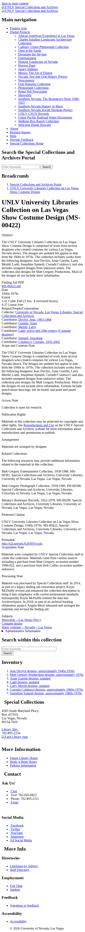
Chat (14, 791)
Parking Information (23, 765)
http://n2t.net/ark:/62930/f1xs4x (22, 543)
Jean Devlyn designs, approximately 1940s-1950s (42, 671)
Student (15, 889)
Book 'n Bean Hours (23, 762)
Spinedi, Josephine (30, 338)
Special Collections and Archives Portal (35, 184)
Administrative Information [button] (22, 631)
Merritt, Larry (27, 327)
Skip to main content (15, 3)
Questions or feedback (24, 905)
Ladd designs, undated (24, 682)
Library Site (10, 729)
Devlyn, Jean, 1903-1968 (34, 319)
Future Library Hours (24, 758)
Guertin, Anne (27, 323)
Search (46, 166)
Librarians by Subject (24, 866)
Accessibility (18, 921)
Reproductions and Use (39, 425)
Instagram (17, 836)
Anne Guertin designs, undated (30, 678)
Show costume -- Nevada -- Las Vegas (27, 627)
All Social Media (21, 840)
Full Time (16, 886)
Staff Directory (19, 870)
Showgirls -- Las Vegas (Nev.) (21, 620)
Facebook (17, 825)
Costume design (12, 623)
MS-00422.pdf (11, 286)
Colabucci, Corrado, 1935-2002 (39, 342)
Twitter (15, 829)
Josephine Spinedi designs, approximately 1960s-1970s (46, 693)
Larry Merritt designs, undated (29, 686)
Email (14, 802)
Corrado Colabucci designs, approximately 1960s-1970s (46, 689)
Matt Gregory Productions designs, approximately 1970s (46, 674)
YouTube (17, 833)
